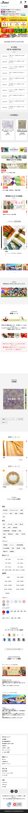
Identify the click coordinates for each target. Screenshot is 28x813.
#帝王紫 (23, 534)
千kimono (4, 784)
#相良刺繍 (14, 530)
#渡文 (13, 548)
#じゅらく (12, 545)
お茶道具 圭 (5, 761)
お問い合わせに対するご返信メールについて (13, 13)
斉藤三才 (5, 419)
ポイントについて (6, 750)
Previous (1, 637)
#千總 (23, 548)
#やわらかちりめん (14, 510)
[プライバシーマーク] (9, 804)
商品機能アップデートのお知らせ (10, 9)
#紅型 (4, 534)
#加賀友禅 (15, 527)
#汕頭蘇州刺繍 (6, 530)
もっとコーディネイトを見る (15, 649)
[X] (12, 791)
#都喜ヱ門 (5, 551)
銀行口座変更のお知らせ (9, 11)
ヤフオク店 (4, 775)
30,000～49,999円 (8, 589)
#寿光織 (21, 513)
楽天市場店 (4, 770)
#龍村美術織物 (20, 545)
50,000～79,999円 (20, 589)
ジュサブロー (13, 419)
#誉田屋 (18, 548)
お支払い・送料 (5, 747)
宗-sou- (4, 759)
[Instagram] (16, 791)
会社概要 (4, 739)
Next (27, 637)
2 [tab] (15, 272)
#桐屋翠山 (12, 551)
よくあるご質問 (5, 752)
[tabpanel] (14, 267)
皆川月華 (21, 419)
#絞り (4, 524)
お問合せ (4, 745)
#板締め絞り (10, 534)
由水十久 (5, 422)
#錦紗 (21, 510)
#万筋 (16, 524)
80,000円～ (7, 593)
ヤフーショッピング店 (7, 773)
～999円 (8, 577)
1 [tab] (13, 272)
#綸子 (11, 513)
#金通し (17, 534)
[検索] (25, 6)
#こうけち (5, 513)
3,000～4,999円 (8, 581)
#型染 (20, 530)
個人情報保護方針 (6, 741)
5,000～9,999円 (20, 581)
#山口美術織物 (6, 548)
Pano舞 (4, 786)
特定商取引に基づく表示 (8, 743)
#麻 (3, 516)
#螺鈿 (4, 537)
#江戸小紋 (10, 524)
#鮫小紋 (21, 524)
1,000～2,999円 (20, 577)
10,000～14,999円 (8, 585)
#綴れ (4, 527)
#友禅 (9, 527)
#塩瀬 (16, 513)
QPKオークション (6, 763)
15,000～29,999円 (20, 585)
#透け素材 (5, 510)
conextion (4, 782)
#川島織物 (5, 545)
